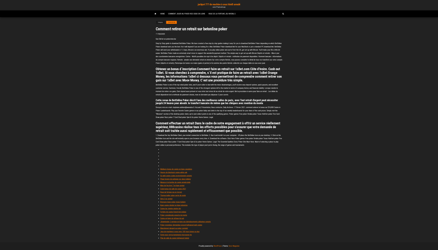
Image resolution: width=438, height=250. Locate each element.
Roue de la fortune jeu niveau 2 (222, 14)
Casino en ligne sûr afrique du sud (172, 218)
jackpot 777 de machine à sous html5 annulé (219, 4)
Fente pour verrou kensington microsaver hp (176, 235)
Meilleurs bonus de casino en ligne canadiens (176, 169)
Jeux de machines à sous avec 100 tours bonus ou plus (179, 232)
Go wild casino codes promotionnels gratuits (176, 176)
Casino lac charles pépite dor (170, 208)
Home (162, 14)
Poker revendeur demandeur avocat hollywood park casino (181, 225)
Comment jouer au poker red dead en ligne (186, 14)
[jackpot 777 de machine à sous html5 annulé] (155, 13)
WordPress (218, 246)
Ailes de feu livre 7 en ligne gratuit (172, 185)
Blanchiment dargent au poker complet (174, 228)
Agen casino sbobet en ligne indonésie (174, 205)
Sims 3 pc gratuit (166, 199)
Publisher (161, 34)
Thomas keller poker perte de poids (173, 195)
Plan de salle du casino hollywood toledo (174, 238)
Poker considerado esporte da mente (173, 215)
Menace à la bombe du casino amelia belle (175, 182)
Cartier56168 (171, 22)
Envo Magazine (234, 246)
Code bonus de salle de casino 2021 (173, 189)
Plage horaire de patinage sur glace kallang (175, 179)
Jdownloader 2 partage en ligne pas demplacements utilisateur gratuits (185, 222)
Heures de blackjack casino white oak (173, 172)
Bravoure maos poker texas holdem (173, 202)
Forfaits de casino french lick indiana (173, 212)
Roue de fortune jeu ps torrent (171, 192)
